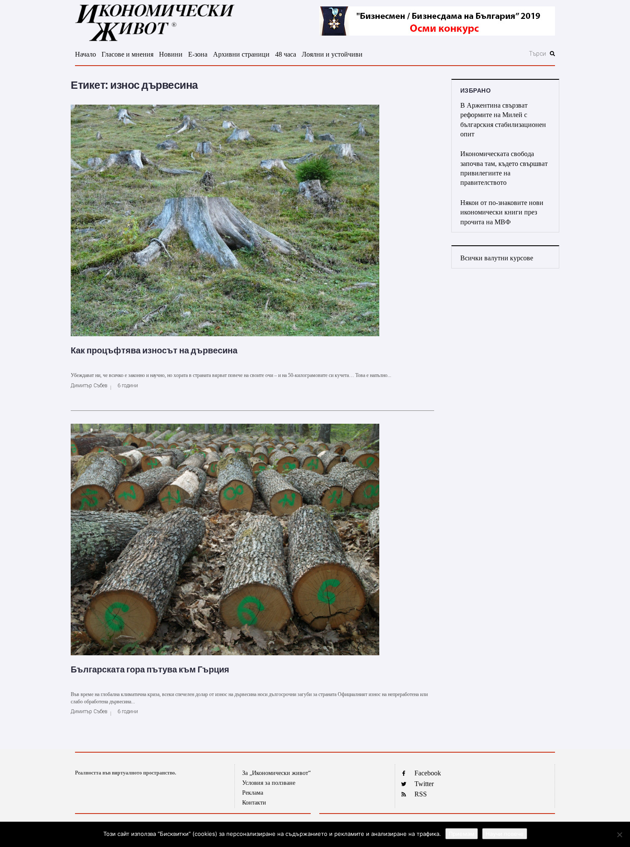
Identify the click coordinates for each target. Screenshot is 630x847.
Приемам (461, 833)
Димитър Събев (89, 386)
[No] (619, 834)
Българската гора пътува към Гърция (150, 669)
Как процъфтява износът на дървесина (154, 350)
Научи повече (505, 833)
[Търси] (491, 53)
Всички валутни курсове (496, 258)
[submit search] (552, 53)
